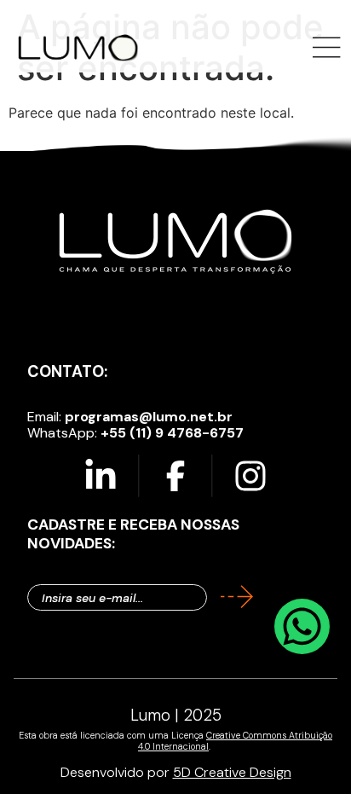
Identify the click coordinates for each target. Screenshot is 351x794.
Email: (130, 417)
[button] (327, 49)
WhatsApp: (135, 433)
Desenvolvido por (175, 772)
